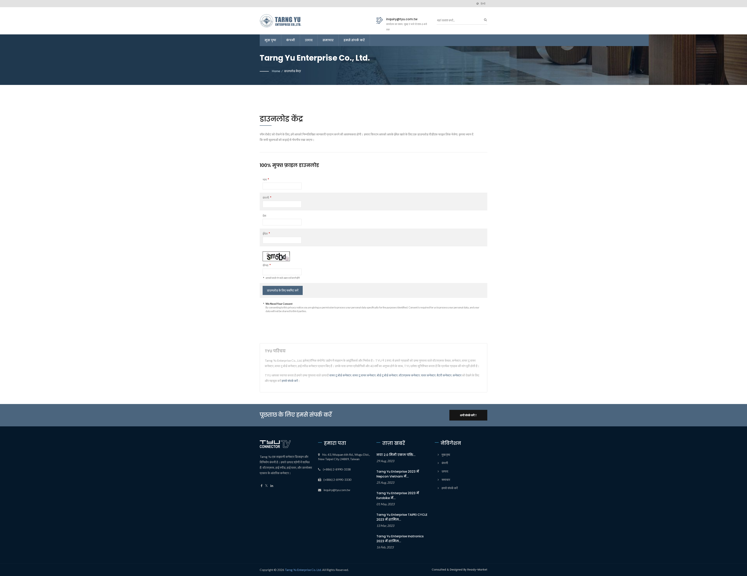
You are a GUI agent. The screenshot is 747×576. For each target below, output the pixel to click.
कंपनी (290, 40)
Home (276, 71)
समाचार (328, 40)
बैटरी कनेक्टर (444, 375)
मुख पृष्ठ (270, 40)
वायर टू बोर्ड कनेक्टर (340, 375)
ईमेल (266, 233)
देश (264, 215)
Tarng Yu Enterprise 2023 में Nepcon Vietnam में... (397, 474)
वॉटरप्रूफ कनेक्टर (409, 375)
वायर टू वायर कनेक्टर (364, 375)
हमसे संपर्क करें (354, 40)
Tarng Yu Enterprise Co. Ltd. (303, 570)
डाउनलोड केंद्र (292, 71)
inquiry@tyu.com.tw (401, 19)
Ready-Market (477, 570)
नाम (266, 179)
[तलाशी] (484, 19)
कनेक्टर (457, 375)
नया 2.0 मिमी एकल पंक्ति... (396, 455)
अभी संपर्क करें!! (468, 415)
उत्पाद (309, 40)
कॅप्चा (267, 265)
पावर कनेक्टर (428, 375)
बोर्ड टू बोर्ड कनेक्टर (387, 375)
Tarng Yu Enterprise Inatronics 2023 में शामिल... (400, 538)
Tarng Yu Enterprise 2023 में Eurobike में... (397, 495)
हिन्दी (483, 3)
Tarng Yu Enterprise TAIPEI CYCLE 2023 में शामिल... (401, 517)
